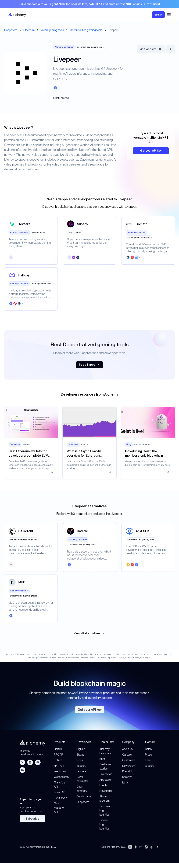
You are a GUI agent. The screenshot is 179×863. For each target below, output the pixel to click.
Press (148, 754)
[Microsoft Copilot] (146, 847)
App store (105, 779)
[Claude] (151, 847)
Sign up (81, 749)
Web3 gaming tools (52, 30)
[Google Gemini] (135, 847)
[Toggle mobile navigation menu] (169, 14)
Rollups (58, 760)
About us (127, 749)
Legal (125, 782)
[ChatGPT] (130, 847)
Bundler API (60, 798)
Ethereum (29, 30)
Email (148, 760)
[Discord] (22, 770)
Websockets (61, 777)
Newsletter (105, 791)
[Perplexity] (140, 847)
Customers (128, 760)
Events (103, 785)
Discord (149, 765)
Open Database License (84, 657)
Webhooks (60, 771)
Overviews (105, 774)
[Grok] (156, 847)
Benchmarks (84, 796)
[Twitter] (22, 762)
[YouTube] (38, 762)
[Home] (17, 14)
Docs (80, 760)
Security (127, 777)
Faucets (81, 771)
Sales (148, 749)
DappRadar (112, 657)
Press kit (127, 771)
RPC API (58, 754)
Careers (127, 754)
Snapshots (83, 802)
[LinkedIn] (30, 762)
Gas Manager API (59, 807)
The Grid (60, 657)
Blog (102, 758)
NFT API (59, 765)
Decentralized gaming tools (86, 30)
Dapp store (10, 30)
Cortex (58, 749)
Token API (60, 792)
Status (80, 754)
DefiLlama (101, 657)
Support (81, 765)
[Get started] (89, 4)
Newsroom (128, 765)
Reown (121, 657)
